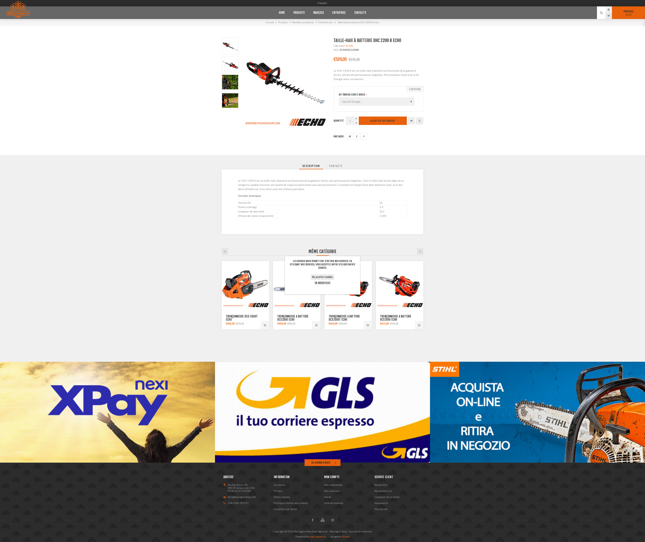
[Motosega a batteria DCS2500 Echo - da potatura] (399, 284)
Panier (628, 13)
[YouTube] (323, 520)
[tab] (311, 166)
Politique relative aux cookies (291, 502)
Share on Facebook (357, 136)
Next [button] (420, 251)
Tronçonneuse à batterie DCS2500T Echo (344, 318)
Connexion (611, 10)
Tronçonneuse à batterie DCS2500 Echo (395, 318)
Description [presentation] (311, 166)
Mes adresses (332, 490)
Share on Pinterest (364, 136)
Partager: (339, 136)
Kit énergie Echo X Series (352, 94)
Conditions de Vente (285, 509)
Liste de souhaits (333, 502)
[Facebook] (312, 520)
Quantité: (339, 120)
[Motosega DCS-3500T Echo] (245, 284)
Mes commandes (333, 484)
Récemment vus (383, 490)
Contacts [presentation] (335, 166)
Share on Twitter (350, 136)
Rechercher (381, 484)
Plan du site (381, 509)
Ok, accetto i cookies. (322, 277)
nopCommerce (318, 536)
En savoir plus (322, 282)
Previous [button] (225, 251)
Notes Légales (282, 496)
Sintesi (346, 536)
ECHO (349, 45)
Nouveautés (381, 502)
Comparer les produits (387, 496)
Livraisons (280, 484)
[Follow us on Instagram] (332, 520)
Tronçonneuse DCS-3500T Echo (242, 318)
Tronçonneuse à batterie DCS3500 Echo (293, 318)
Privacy (278, 490)
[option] (230, 46)
